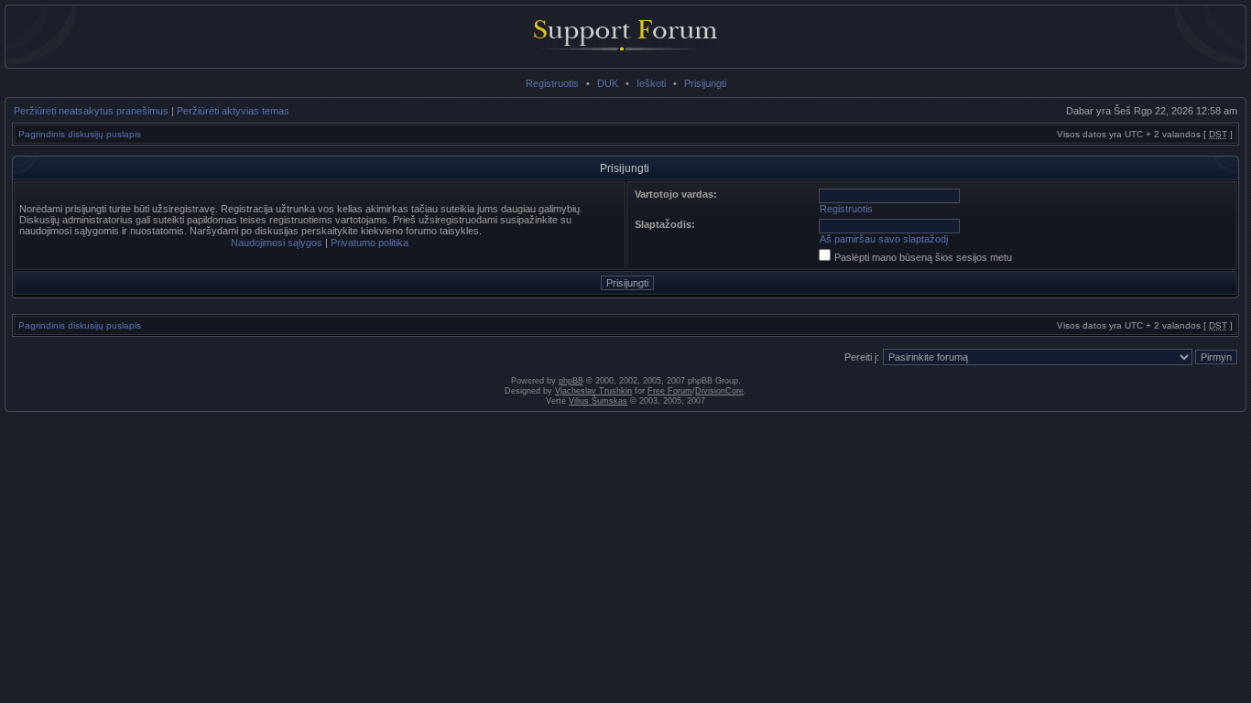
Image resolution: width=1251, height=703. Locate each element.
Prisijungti (705, 83)
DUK (607, 83)
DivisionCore (719, 390)
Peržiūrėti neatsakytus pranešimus (91, 110)
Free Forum (669, 390)
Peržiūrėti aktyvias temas (233, 110)
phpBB (571, 380)
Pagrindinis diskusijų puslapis (79, 134)
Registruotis (552, 83)
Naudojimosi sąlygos (276, 242)
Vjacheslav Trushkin (593, 390)
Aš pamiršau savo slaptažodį (884, 238)
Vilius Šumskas (598, 401)
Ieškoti (651, 83)
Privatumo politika (369, 242)
